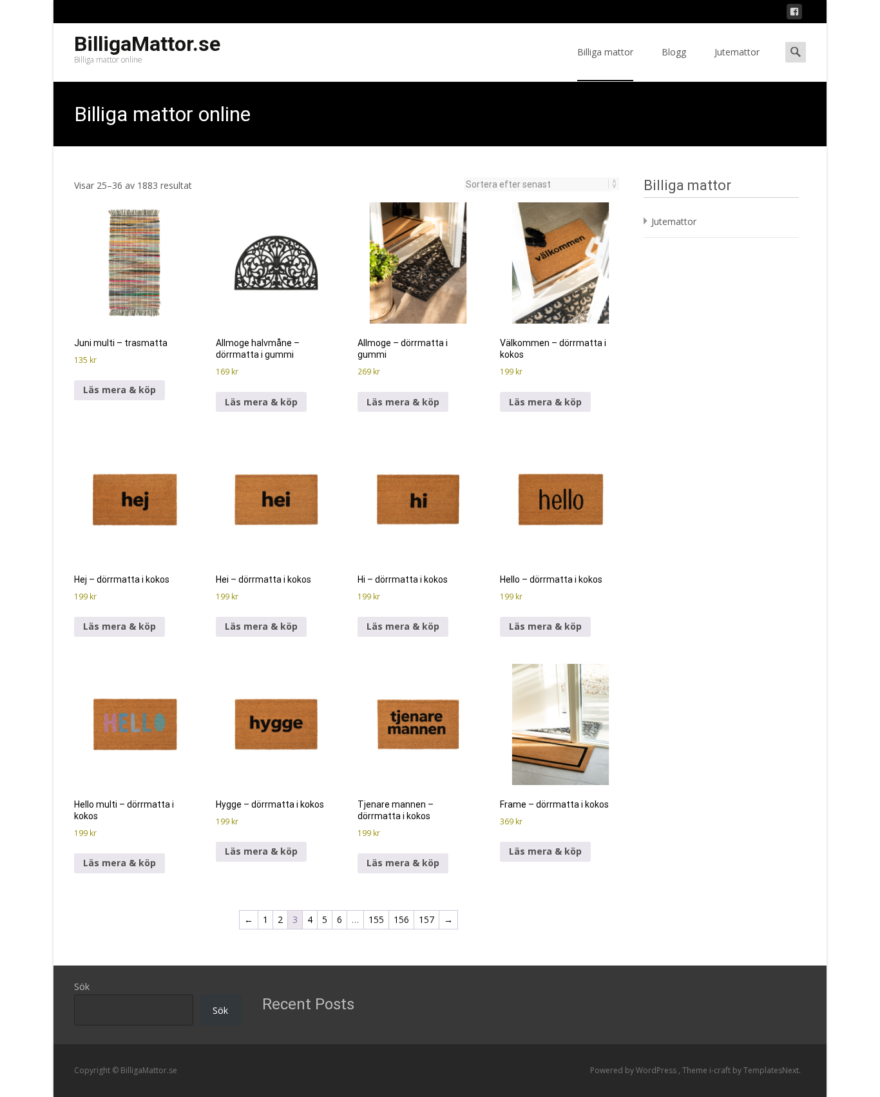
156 (401, 919)
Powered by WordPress (634, 1070)
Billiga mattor (605, 52)
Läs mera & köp (119, 389)
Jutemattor (737, 52)
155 (376, 919)
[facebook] (794, 14)
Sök (82, 986)
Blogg (674, 52)
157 (426, 919)
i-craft (720, 1070)
